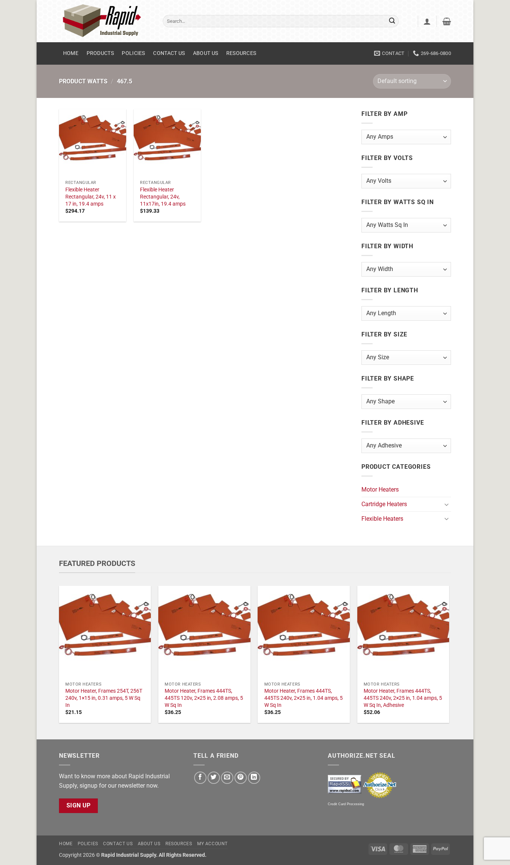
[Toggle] (446, 504)
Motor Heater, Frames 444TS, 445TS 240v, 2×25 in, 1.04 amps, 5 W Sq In (303, 698)
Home (70, 53)
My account (212, 843)
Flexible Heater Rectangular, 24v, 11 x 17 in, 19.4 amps (90, 197)
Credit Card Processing (346, 804)
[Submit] (392, 21)
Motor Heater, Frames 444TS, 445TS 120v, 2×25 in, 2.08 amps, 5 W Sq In (204, 698)
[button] (427, 21)
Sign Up (78, 805)
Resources (241, 53)
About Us (205, 53)
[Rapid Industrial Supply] (105, 21)
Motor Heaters (380, 489)
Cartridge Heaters (384, 504)
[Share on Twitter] (214, 778)
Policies (133, 53)
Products (100, 53)
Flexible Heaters (382, 518)
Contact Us (169, 53)
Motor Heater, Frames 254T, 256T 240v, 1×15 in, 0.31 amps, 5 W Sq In (103, 698)
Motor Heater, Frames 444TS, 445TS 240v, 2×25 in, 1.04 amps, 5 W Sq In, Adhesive (403, 698)
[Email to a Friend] (227, 778)
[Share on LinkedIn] (254, 778)
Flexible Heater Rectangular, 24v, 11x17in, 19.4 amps (163, 197)
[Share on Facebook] (200, 778)
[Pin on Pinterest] (240, 778)
